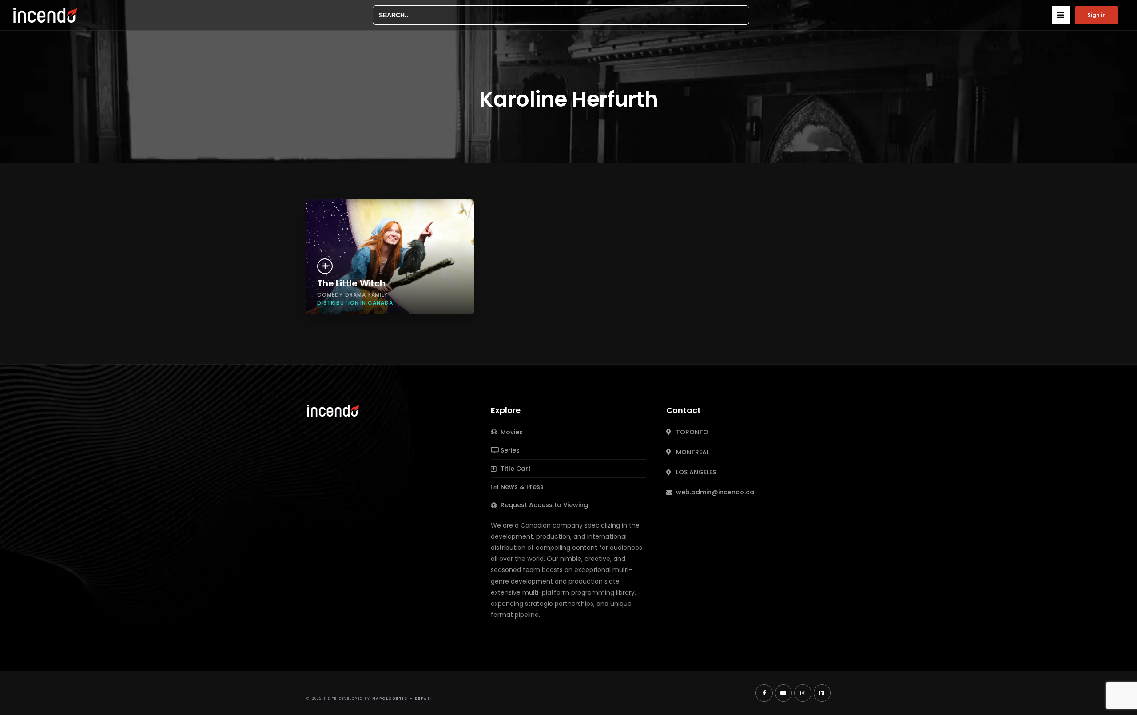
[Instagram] (802, 692)
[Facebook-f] (763, 692)
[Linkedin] (822, 692)
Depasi (424, 698)
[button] (1061, 15)
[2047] (325, 266)
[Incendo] (333, 409)
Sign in (1096, 15)
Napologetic (390, 698)
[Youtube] (783, 692)
